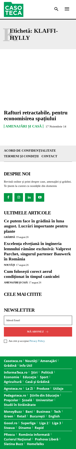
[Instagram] (18, 197)
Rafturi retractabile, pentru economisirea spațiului (36, 116)
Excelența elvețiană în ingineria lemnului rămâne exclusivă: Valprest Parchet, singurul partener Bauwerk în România (37, 251)
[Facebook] (8, 197)
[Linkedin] (29, 197)
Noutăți (9, 264)
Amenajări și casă (23, 126)
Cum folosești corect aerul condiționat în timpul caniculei (31, 274)
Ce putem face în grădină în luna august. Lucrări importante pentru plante (36, 226)
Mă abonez (35, 331)
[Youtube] (40, 197)
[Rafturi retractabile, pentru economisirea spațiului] (38, 85)
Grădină (9, 237)
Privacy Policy (37, 340)
